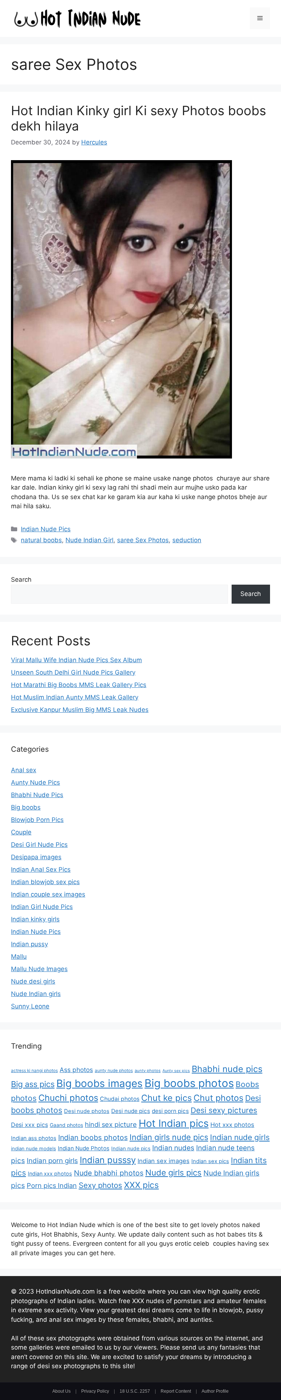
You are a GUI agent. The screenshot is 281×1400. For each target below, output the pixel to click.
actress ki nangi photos (34, 1070)
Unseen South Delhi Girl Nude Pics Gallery (73, 672)
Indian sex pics (210, 1161)
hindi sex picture (111, 1124)
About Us (61, 1391)
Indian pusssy (108, 1160)
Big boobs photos (189, 1083)
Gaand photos (66, 1125)
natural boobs (41, 540)
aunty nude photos (114, 1070)
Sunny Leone (30, 1006)
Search (21, 579)
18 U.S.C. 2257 (135, 1391)
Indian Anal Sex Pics (41, 869)
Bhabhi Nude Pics (37, 795)
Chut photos (218, 1098)
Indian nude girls (240, 1137)
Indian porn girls (52, 1160)
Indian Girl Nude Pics (42, 906)
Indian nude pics (130, 1148)
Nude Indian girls (36, 993)
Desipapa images (36, 857)
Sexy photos (100, 1185)
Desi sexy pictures (224, 1110)
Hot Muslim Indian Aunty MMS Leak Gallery (74, 697)
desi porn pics (170, 1110)
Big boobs (26, 807)
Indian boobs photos (93, 1137)
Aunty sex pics (176, 1070)
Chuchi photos (68, 1098)
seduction (186, 540)
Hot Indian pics (174, 1123)
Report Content (176, 1391)
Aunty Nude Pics (35, 782)
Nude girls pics (173, 1172)
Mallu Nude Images (39, 969)
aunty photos (148, 1070)
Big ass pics (33, 1084)
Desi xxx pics (29, 1124)
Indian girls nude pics (169, 1137)
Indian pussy (29, 944)
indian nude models (33, 1148)
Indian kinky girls (35, 919)
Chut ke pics (166, 1098)
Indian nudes (173, 1148)
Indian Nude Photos (83, 1148)
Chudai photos (119, 1098)
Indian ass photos (33, 1138)
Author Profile (215, 1391)
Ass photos (76, 1069)
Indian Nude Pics (46, 529)
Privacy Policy (95, 1391)
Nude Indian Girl (89, 540)
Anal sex (23, 770)
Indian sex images (164, 1161)
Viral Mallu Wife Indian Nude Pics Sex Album (76, 660)
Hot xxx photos (232, 1124)
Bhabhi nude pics (227, 1069)
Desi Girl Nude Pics (39, 844)
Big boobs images (99, 1083)
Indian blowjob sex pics (45, 882)
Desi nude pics (130, 1110)
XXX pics (141, 1185)
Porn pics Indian (52, 1185)
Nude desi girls (33, 981)
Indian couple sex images (48, 894)
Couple (21, 832)
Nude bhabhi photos (108, 1173)
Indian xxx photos (50, 1173)
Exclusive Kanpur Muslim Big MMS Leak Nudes (80, 709)
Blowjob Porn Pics (37, 819)
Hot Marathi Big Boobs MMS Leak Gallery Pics (78, 684)
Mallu (19, 956)
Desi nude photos (86, 1111)
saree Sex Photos (143, 540)
